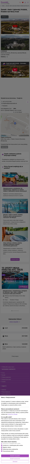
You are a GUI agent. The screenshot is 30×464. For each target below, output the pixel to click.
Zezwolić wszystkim (15, 456)
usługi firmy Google (12, 414)
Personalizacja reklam (8, 451)
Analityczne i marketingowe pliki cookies (13, 445)
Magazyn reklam (7, 447)
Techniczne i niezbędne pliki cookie (11, 443)
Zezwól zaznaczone (15, 458)
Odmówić (15, 461)
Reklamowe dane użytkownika (10, 449)
